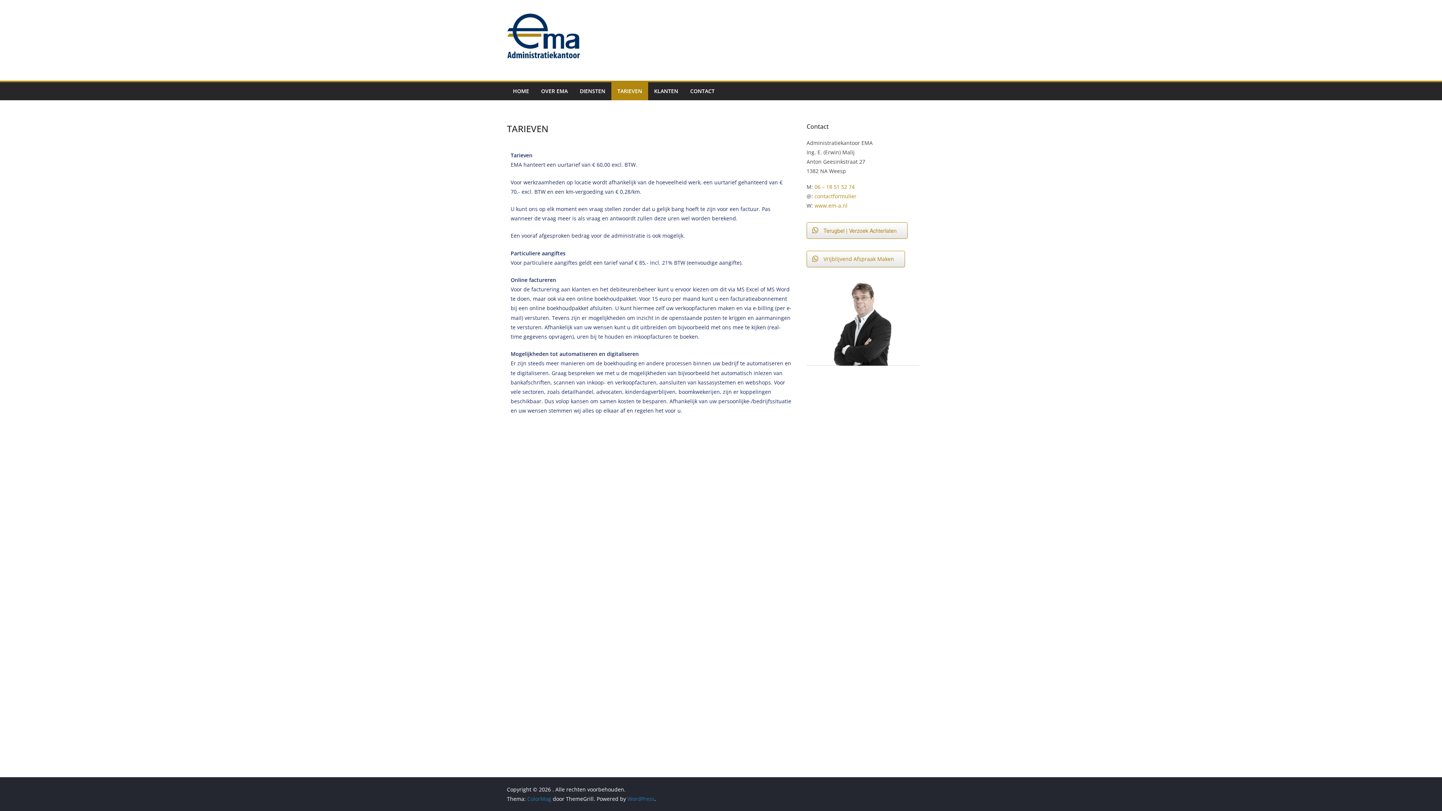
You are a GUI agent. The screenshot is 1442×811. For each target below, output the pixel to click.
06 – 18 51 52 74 (835, 186)
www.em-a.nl (831, 205)
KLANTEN (666, 91)
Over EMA (554, 91)
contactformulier (836, 196)
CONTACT (702, 91)
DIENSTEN (592, 91)
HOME (521, 91)
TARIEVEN (629, 91)
